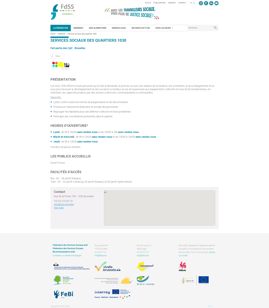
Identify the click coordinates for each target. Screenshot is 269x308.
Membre (61, 34)
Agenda (172, 3)
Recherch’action (141, 28)
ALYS (210, 306)
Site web (59, 207)
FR (191, 3)
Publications (160, 3)
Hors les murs (163, 28)
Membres (78, 28)
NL (194, 3)
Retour (58, 56)
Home (53, 34)
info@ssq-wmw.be (64, 204)
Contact (182, 3)
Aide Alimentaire (97, 28)
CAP (70, 48)
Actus (148, 3)
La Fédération (60, 28)
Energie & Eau (119, 28)
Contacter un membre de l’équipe (67, 255)
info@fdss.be (101, 255)
